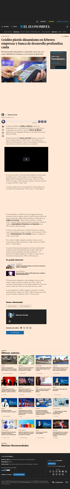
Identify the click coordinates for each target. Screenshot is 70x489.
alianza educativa (45, 31)
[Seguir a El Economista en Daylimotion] (53, 474)
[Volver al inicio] (22, 456)
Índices (60, 31)
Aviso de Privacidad (13, 464)
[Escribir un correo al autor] (9, 321)
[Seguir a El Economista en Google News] (56, 474)
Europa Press (5, 394)
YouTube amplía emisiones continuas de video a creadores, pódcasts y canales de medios (9, 390)
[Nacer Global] (5, 470)
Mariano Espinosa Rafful (6, 416)
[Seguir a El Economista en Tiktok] (62, 474)
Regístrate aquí (52, 463)
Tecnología (4, 387)
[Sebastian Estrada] (2, 114)
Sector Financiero (5, 36)
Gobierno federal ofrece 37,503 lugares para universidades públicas (43, 390)
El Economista (14, 459)
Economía (55, 365)
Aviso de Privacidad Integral (26, 464)
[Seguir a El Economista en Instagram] (66, 471)
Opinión (54, 387)
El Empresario (21, 459)
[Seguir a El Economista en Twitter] (53, 471)
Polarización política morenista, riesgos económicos (8, 411)
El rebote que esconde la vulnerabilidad (42, 433)
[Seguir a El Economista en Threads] (59, 474)
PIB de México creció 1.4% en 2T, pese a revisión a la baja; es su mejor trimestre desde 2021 (60, 369)
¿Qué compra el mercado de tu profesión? (60, 390)
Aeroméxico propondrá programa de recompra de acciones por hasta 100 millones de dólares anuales (43, 412)
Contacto (35, 464)
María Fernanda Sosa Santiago (7, 373)
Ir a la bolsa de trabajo (19, 474)
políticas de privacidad (61, 466)
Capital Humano (56, 408)
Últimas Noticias (8, 31)
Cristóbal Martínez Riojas (23, 437)
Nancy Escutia (56, 416)
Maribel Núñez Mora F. (57, 394)
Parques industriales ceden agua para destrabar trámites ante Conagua (43, 369)
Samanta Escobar (40, 373)
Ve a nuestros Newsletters (55, 63)
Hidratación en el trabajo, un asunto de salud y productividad (60, 412)
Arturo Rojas (39, 394)
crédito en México (26, 126)
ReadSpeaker (34, 122)
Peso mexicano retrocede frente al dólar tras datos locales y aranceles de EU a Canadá (26, 369)
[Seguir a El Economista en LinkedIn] (56, 471)
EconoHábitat (19, 264)
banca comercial (25, 138)
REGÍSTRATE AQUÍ (60, 67)
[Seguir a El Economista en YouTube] (59, 471)
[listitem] (3, 122)
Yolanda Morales (56, 373)
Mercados (21, 365)
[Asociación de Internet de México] (67, 482)
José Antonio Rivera (23, 373)
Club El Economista (30, 459)
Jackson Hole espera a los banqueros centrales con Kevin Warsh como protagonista (26, 390)
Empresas (20, 408)
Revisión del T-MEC (35, 31)
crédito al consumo (12, 220)
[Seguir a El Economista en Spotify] (62, 471)
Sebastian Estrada (12, 114)
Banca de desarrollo (25, 306)
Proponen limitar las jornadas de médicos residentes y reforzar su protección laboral (8, 433)
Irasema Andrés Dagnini (41, 437)
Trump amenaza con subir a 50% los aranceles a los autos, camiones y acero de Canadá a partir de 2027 (26, 412)
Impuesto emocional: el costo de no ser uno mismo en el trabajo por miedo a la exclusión (26, 433)
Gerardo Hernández (6, 437)
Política (3, 365)
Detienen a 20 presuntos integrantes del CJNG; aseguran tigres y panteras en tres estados (9, 369)
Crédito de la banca (12, 306)
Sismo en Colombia (25, 31)
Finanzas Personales (20, 271)
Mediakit (10, 461)
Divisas (64, 31)
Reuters (21, 416)
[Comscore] (57, 482)
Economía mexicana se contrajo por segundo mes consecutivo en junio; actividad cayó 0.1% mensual (60, 434)
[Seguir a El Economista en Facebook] (50, 471)
